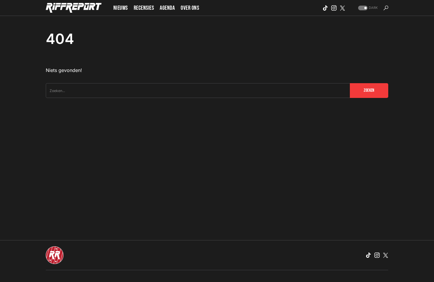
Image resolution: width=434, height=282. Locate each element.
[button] (367, 7)
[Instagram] (334, 8)
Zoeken (369, 90)
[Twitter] (342, 8)
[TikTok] (325, 8)
